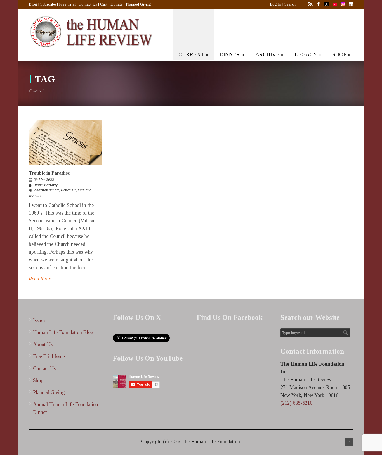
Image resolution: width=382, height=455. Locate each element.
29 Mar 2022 (44, 180)
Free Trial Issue (49, 356)
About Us (43, 344)
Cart (103, 4)
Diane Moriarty (45, 185)
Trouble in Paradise (49, 173)
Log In (275, 4)
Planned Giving (138, 4)
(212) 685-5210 (296, 403)
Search (290, 4)
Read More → (43, 279)
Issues (39, 320)
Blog (33, 4)
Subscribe (48, 4)
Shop (38, 380)
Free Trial (67, 4)
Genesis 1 (68, 190)
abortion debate (46, 190)
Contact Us (88, 4)
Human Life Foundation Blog (63, 332)
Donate (116, 4)
